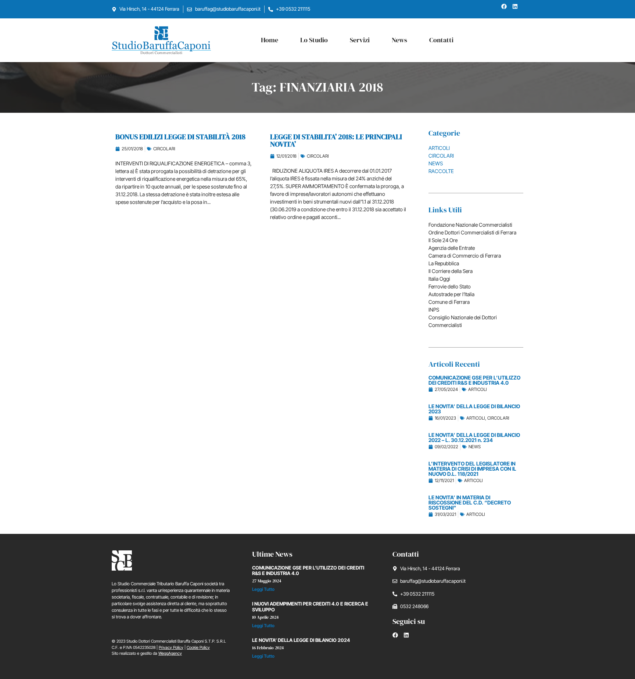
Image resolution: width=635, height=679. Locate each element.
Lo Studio (314, 39)
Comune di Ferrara (449, 302)
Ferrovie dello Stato (449, 286)
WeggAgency (170, 653)
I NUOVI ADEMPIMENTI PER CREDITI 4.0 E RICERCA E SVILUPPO (310, 606)
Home (269, 39)
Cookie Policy (198, 647)
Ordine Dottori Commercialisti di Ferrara (472, 232)
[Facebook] (506, 9)
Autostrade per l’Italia (451, 294)
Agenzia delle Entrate (451, 248)
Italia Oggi (439, 279)
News (399, 39)
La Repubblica (443, 263)
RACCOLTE (441, 171)
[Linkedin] (517, 9)
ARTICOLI (439, 148)
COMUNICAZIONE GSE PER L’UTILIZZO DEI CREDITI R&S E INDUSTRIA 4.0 (308, 570)
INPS (433, 309)
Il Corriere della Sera (450, 271)
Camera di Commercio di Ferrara (464, 255)
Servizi (360, 39)
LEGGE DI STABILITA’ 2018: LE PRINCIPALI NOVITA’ (336, 140)
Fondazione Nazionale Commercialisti (470, 225)
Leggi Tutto (263, 589)
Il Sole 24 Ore (443, 240)
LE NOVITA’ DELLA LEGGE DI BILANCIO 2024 (301, 640)
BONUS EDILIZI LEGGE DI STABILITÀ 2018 (180, 137)
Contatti (441, 39)
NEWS (435, 163)
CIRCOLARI (164, 148)
